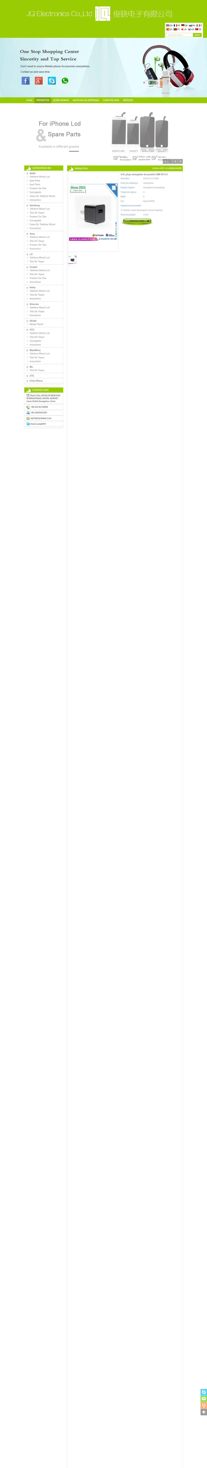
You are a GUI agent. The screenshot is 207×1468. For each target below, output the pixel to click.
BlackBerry (35, 350)
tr (200, 29)
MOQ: (123, 196)
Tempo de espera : (129, 192)
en (171, 25)
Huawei (33, 267)
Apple (32, 173)
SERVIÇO (128, 100)
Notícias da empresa (86, 100)
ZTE (32, 375)
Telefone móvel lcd (39, 176)
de (186, 25)
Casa (29, 100)
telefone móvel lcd (39, 257)
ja (185, 29)
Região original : (128, 187)
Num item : (125, 178)
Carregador (35, 192)
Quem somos (61, 100)
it (201, 25)
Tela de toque (37, 212)
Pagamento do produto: (131, 206)
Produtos (42, 100)
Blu (31, 366)
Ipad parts (35, 180)
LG (31, 254)
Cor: (122, 201)
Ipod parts (35, 184)
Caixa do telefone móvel (42, 196)
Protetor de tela (38, 188)
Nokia (32, 287)
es (171, 29)
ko (192, 29)
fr (178, 25)
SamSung (35, 205)
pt (178, 29)
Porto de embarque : (130, 183)
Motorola (34, 304)
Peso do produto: (128, 215)
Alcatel (33, 320)
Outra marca (36, 380)
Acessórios (35, 200)
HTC (32, 329)
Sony (32, 233)
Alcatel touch (36, 324)
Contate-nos (111, 100)
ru (193, 25)
